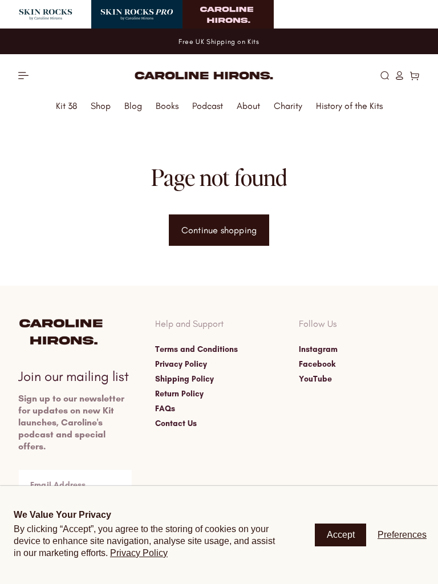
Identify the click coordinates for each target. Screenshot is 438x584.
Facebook (317, 364)
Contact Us (176, 424)
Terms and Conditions (196, 350)
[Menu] (23, 75)
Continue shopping (219, 230)
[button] (385, 75)
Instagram (318, 350)
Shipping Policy (184, 379)
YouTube (315, 379)
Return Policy (179, 394)
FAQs (165, 409)
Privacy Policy (181, 364)
